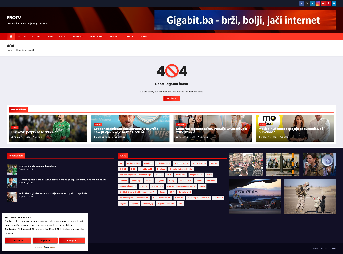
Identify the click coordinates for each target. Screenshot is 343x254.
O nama (143, 36)
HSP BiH (159, 175)
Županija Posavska (166, 204)
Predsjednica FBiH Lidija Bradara (181, 186)
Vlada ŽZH (218, 198)
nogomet (160, 181)
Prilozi (114, 36)
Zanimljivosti (96, 36)
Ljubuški (123, 181)
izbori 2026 (180, 175)
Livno (209, 175)
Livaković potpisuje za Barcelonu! (36, 132)
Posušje (143, 186)
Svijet (62, 36)
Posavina (211, 181)
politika (199, 181)
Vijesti (22, 36)
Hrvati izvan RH (146, 169)
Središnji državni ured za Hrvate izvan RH (137, 192)
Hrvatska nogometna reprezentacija (135, 175)
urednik (39, 137)
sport (202, 186)
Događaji (77, 36)
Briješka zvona (163, 163)
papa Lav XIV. (185, 181)
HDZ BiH (213, 163)
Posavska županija (128, 186)
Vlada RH (179, 198)
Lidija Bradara (196, 175)
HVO (169, 175)
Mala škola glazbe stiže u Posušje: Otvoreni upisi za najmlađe (211, 130)
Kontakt (128, 36)
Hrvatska (161, 169)
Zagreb (123, 204)
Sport (49, 36)
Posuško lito (157, 186)
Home (9, 50)
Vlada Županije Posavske (198, 198)
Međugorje (136, 181)
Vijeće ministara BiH (161, 198)
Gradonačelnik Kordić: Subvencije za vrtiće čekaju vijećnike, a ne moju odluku (126, 130)
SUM (172, 192)
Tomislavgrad (185, 192)
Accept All (72, 240)
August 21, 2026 (22, 137)
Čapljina (134, 204)
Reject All (45, 240)
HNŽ (133, 169)
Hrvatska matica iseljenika (181, 169)
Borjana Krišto (133, 163)
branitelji (148, 163)
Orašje (172, 181)
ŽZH (180, 204)
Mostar (149, 181)
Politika (36, 36)
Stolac (162, 192)
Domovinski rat (199, 163)
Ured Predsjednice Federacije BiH (134, 198)
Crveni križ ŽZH (181, 163)
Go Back (171, 98)
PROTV (14, 17)
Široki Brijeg (148, 204)
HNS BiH (123, 169)
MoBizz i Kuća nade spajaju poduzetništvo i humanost (291, 130)
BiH (121, 163)
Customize (18, 240)
